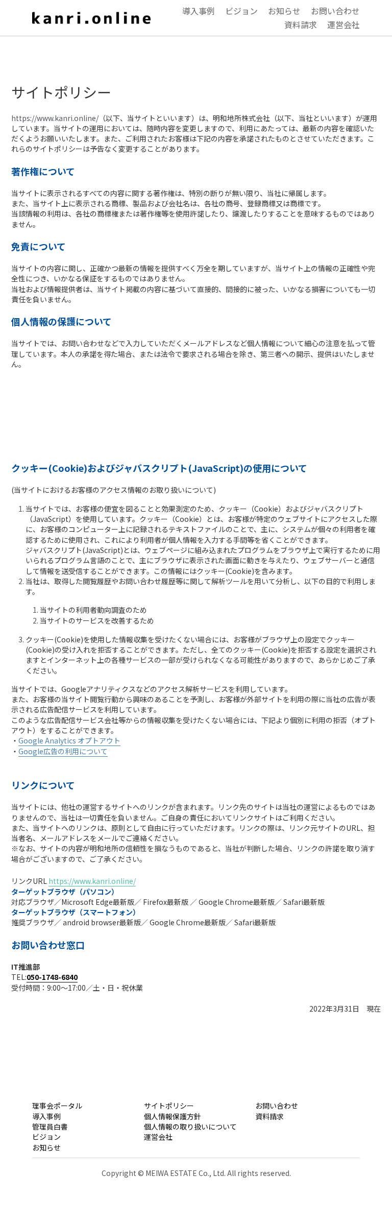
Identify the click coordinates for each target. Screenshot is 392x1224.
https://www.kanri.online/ (92, 881)
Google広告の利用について (63, 751)
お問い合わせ (276, 1105)
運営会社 (158, 1137)
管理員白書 (50, 1126)
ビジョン (46, 1137)
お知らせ (46, 1147)
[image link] (91, 16)
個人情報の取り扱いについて (190, 1126)
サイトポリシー (169, 1105)
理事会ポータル (57, 1105)
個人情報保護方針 (172, 1116)
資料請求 (269, 1116)
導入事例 (46, 1116)
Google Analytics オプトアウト (69, 740)
